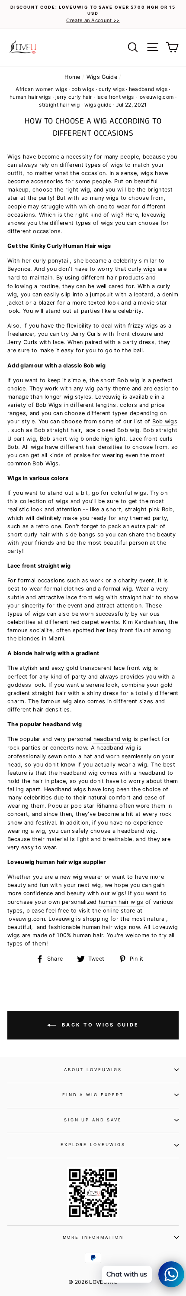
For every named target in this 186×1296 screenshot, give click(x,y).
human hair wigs (30, 97)
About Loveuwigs (93, 1069)
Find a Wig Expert (93, 1094)
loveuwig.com (156, 97)
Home (72, 77)
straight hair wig (59, 104)
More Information (93, 1237)
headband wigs (148, 89)
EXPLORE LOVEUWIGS (93, 1144)
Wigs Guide (102, 77)
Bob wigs (165, 421)
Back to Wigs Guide (99, 1025)
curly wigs (112, 89)
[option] (93, 14)
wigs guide (98, 104)
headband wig (112, 739)
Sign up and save (93, 1119)
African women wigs (41, 89)
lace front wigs (115, 97)
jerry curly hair (73, 97)
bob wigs (82, 89)
